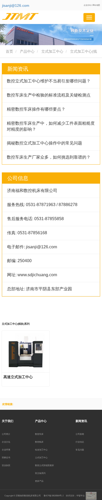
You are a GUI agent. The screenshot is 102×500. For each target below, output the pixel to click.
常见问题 (80, 449)
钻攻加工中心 (41, 449)
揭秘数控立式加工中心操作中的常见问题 (44, 143)
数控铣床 (39, 442)
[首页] (28, 16)
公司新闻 (80, 434)
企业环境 (6, 449)
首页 (9, 51)
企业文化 (6, 442)
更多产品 (39, 481)
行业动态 (80, 442)
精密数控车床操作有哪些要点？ (36, 109)
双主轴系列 (40, 473)
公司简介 (6, 434)
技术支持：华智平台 (75, 495)
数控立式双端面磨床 (44, 465)
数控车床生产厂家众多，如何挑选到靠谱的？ (48, 157)
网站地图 (96, 5)
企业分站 (87, 5)
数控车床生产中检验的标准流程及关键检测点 (48, 95)
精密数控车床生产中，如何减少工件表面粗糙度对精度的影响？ (51, 126)
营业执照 (6, 465)
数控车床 (39, 434)
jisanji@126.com (15, 5)
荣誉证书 (6, 457)
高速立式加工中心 (18, 377)
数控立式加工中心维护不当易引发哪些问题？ (48, 81)
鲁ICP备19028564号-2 (54, 495)
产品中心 (27, 51)
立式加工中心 (52, 51)
